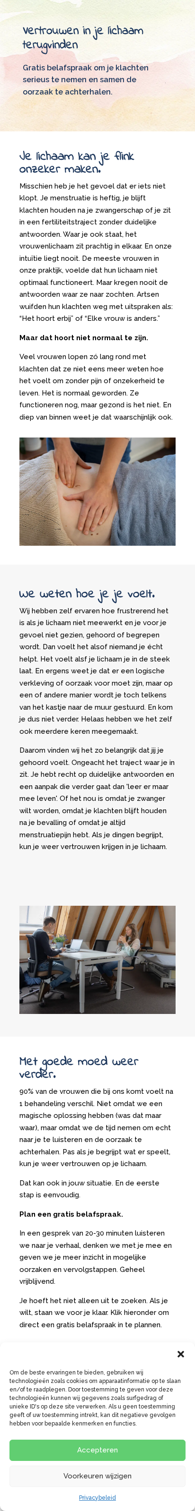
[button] (181, 1354)
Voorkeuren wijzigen (97, 1476)
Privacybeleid (97, 1497)
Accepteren (97, 1450)
